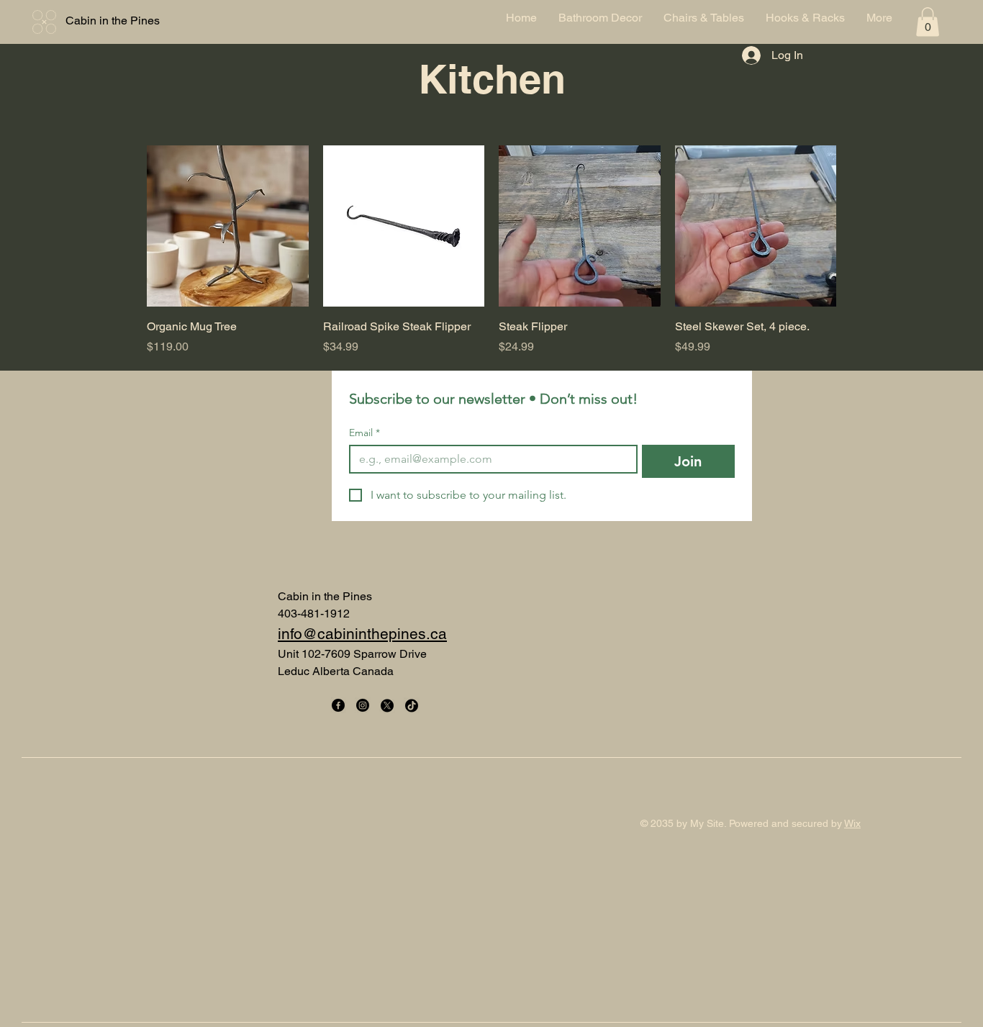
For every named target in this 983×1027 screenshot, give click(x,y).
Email (364, 433)
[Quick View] (228, 226)
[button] (927, 22)
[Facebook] (338, 705)
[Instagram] (363, 705)
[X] (387, 705)
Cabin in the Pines (112, 20)
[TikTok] (412, 705)
